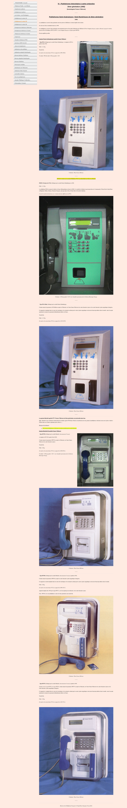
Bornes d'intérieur (19, 61)
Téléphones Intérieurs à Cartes (22, 33)
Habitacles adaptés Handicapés (22, 52)
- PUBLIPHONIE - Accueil (21, 2)
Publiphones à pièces (20, 12)
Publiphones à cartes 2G (21, 21)
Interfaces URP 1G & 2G (21, 43)
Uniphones (17, 36)
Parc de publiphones (20, 77)
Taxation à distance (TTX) (21, 39)
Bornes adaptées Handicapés (22, 58)
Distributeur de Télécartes (21, 67)
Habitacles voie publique (21, 49)
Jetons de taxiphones (20, 46)
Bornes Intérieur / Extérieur (21, 55)
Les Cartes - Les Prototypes (22, 15)
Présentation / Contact (20, 83)
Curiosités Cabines (19, 73)
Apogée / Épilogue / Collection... (23, 80)
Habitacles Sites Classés (21, 70)
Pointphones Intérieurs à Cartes (23, 30)
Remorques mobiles (20, 64)
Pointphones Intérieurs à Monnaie (23, 27)
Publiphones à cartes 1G (21, 18)
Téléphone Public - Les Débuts (22, 6)
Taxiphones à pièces (20, 9)
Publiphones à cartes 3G (21, 24)
